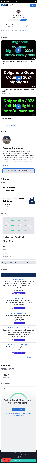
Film (2, 30)
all (31, 275)
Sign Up (33, 5)
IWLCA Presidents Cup (18, 313)
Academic (22, 30)
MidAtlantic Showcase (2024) (18, 328)
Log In (34, 1)
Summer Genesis (18, 279)
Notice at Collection (18, 457)
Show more (6, 165)
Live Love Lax (18, 298)
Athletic (14, 30)
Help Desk (14, 1)
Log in (17, 170)
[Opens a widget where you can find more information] (6, 460)
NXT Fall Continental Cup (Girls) (18, 345)
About (8, 30)
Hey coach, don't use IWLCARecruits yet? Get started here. (18, 414)
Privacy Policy (18, 456)
